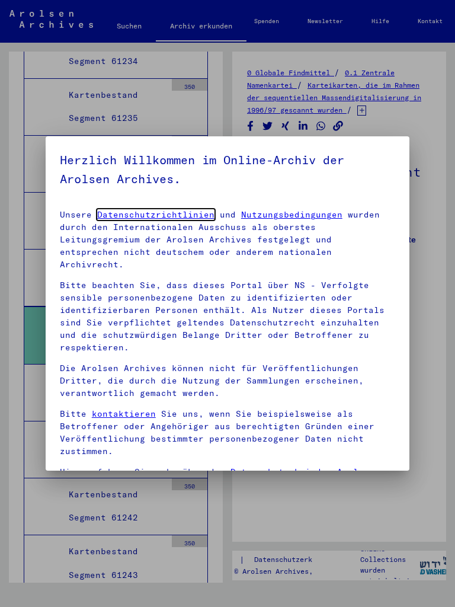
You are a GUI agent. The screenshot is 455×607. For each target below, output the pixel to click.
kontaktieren (124, 413)
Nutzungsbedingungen (291, 214)
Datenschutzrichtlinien (155, 214)
